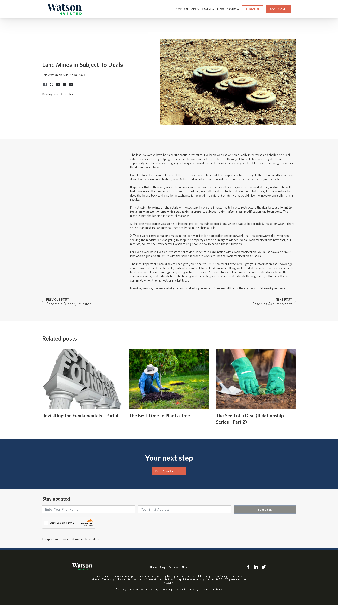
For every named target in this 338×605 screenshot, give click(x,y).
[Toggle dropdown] (198, 9)
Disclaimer (217, 589)
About (185, 567)
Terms (205, 589)
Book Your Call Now (169, 471)
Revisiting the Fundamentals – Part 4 (80, 415)
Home (177, 9)
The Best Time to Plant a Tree (159, 415)
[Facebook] (45, 84)
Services (190, 9)
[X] (51, 84)
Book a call (278, 9)
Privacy (194, 589)
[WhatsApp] (64, 84)
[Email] (71, 84)
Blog (220, 9)
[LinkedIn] (58, 84)
